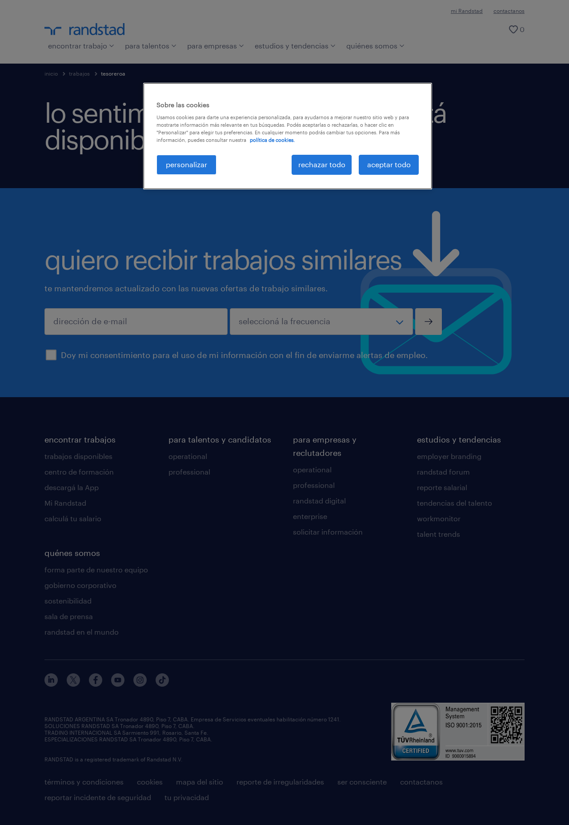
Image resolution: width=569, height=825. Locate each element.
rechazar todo (321, 164)
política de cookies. (272, 140)
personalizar (186, 164)
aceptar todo (389, 164)
